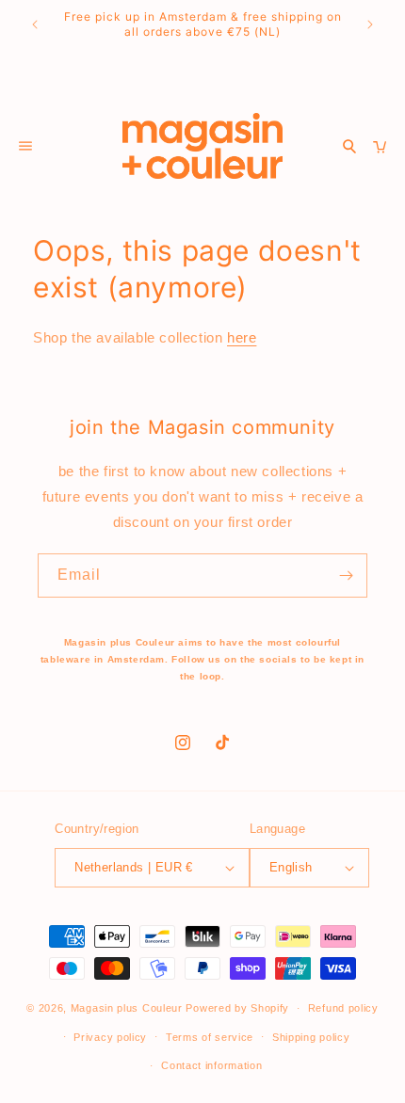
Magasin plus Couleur (127, 1008)
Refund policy (343, 1008)
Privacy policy (110, 1037)
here (241, 337)
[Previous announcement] (35, 24)
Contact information (211, 1065)
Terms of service (209, 1037)
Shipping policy (311, 1037)
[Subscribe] (345, 575)
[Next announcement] (370, 24)
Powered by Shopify (237, 1008)
